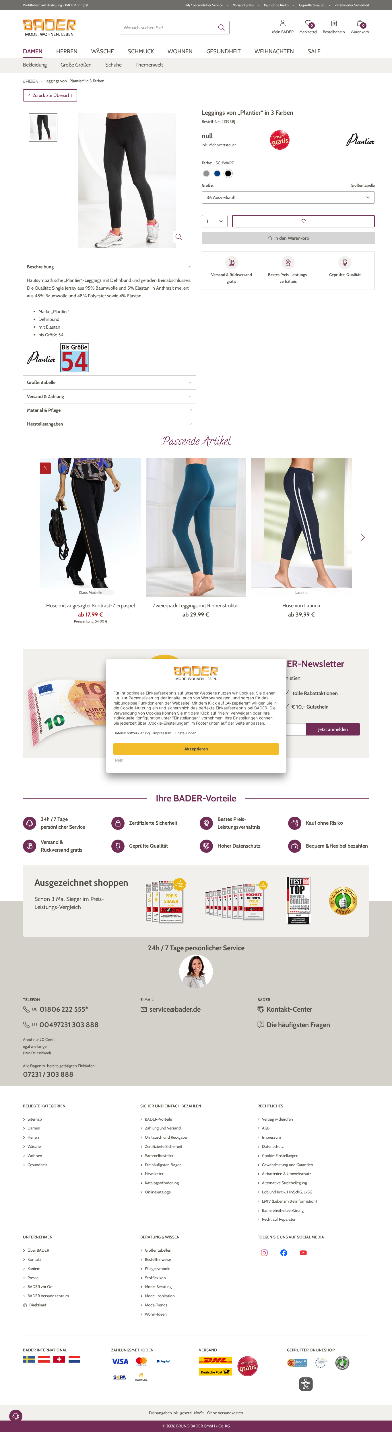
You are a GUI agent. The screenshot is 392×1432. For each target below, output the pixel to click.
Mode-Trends (156, 1305)
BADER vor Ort (40, 1286)
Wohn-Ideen (156, 1314)
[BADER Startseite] (49, 27)
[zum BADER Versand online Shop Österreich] (44, 1359)
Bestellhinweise (158, 1259)
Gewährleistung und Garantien (287, 1164)
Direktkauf (37, 1305)
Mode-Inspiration (160, 1295)
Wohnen (35, 1155)
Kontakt (34, 1259)
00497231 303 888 (69, 1025)
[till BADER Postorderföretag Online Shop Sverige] (29, 1359)
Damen (34, 1128)
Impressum (271, 1137)
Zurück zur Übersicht (52, 95)
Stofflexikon (155, 1277)
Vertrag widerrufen (277, 1119)
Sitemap (35, 1119)
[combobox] (174, 27)
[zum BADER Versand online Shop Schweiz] (59, 1359)
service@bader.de (175, 1009)
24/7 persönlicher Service (204, 5)
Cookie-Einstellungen (280, 1155)
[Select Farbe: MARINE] (217, 173)
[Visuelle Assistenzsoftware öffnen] (303, 1384)
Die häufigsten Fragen (163, 1164)
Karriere (34, 1268)
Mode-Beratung (158, 1286)
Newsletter (154, 1173)
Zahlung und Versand (163, 1128)
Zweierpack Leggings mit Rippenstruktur (196, 605)
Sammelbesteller (159, 1155)
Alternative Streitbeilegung (284, 1182)
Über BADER (38, 1250)
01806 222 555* (64, 1009)
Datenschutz (273, 1146)
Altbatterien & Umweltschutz (286, 1173)
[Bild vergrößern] (179, 237)
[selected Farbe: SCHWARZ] (228, 173)
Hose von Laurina (301, 605)
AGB (265, 1128)
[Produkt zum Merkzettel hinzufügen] (303, 221)
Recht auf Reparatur (278, 1219)
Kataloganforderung (162, 1182)
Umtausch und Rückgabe (166, 1137)
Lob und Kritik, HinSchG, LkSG (287, 1192)
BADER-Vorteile (158, 1119)
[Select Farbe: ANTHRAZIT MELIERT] (206, 173)
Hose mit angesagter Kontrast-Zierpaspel (90, 605)
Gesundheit (37, 1164)
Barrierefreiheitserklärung (283, 1210)
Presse (33, 1277)
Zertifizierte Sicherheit (163, 1146)
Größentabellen (158, 1250)
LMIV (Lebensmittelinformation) (289, 1201)
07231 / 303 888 (48, 1074)
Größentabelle (363, 185)
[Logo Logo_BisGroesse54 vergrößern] (74, 357)
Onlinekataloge (158, 1192)
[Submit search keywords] (222, 27)
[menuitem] (32, 51)
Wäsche (34, 1146)
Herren (33, 1137)
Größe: (208, 185)
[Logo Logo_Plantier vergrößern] (360, 140)
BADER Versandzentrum (48, 1295)
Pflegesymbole (157, 1268)
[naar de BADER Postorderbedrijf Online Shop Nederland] (74, 1359)
